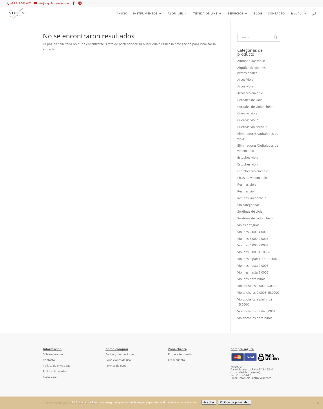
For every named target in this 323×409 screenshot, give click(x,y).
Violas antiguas (248, 225)
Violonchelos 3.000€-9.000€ (257, 286)
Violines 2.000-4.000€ (252, 232)
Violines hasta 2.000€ (252, 265)
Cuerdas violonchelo (252, 127)
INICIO (122, 13)
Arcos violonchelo (250, 93)
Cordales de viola (250, 100)
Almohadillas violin (251, 61)
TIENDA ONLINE (205, 13)
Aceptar (208, 402)
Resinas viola (246, 184)
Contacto (49, 360)
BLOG (258, 13)
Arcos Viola (245, 79)
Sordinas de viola (250, 211)
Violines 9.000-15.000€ (253, 252)
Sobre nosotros (53, 354)
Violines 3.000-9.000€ (252, 239)
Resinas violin (247, 191)
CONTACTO (276, 13)
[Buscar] (275, 37)
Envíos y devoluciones (119, 354)
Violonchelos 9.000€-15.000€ (258, 292)
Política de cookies (55, 371)
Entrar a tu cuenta (180, 354)
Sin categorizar (248, 205)
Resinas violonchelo (251, 198)
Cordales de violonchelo (254, 107)
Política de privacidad (57, 366)
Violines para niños (251, 279)
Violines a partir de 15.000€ (257, 259)
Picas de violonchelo (252, 178)
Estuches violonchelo (252, 171)
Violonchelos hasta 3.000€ (256, 311)
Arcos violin (245, 86)
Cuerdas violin (247, 120)
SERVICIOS (235, 13)
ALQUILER (175, 13)
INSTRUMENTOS (145, 13)
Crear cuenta (176, 360)
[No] (317, 403)
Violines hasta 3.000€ (252, 272)
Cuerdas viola (247, 113)
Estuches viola (247, 157)
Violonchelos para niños (254, 318)
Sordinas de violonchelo (254, 218)
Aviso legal (49, 377)
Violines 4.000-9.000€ (252, 245)
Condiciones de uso (118, 360)
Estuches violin (248, 164)
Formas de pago (116, 366)
